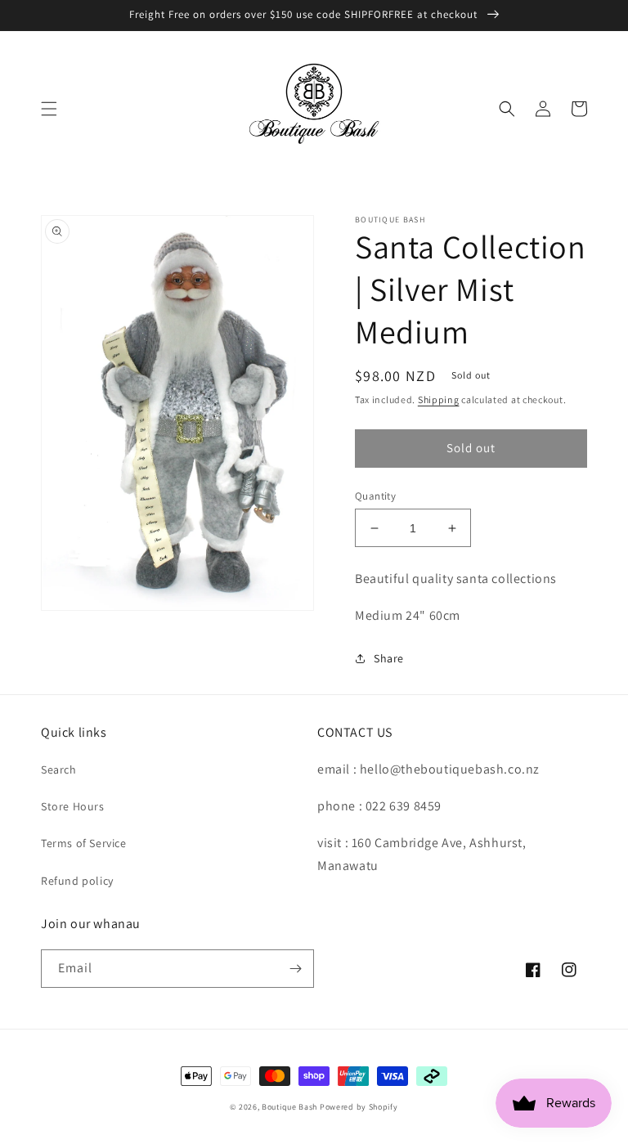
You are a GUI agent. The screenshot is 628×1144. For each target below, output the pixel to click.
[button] (49, 109)
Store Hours (73, 806)
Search (59, 769)
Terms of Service (84, 843)
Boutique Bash (289, 1106)
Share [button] (389, 658)
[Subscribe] (295, 968)
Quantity (375, 496)
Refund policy (77, 880)
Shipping (439, 399)
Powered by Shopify (359, 1106)
